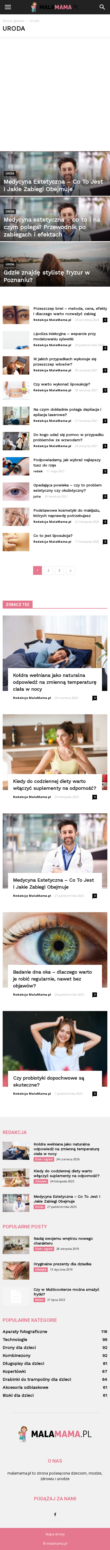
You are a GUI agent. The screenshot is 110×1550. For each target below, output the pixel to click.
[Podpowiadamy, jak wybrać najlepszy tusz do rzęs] (16, 466)
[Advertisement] (55, 93)
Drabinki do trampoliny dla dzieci (37, 1379)
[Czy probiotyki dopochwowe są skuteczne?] (55, 1048)
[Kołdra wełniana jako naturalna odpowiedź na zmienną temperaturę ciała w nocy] (55, 653)
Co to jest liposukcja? (53, 535)
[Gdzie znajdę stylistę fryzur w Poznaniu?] (55, 276)
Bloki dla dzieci (18, 1395)
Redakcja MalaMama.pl (52, 320)
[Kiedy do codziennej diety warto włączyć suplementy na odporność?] (55, 752)
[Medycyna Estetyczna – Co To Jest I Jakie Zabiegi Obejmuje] (55, 185)
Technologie (15, 1339)
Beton (39, 1300)
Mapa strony (55, 1534)
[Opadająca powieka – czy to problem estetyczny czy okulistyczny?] (16, 491)
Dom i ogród (44, 1159)
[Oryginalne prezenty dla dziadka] (16, 1271)
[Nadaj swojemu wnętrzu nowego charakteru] (16, 1245)
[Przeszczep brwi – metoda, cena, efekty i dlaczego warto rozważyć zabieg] (16, 315)
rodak (38, 471)
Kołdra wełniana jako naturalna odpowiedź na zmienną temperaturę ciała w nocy (54, 682)
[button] (102, 7)
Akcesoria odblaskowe (25, 1387)
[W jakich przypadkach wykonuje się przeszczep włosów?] (16, 365)
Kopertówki (14, 1371)
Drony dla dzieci (19, 1347)
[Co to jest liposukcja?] (16, 542)
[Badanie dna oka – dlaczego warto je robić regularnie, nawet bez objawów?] (55, 950)
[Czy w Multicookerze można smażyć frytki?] (16, 1296)
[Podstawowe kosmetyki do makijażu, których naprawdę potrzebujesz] (16, 517)
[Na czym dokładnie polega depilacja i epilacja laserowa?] (16, 416)
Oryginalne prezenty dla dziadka (62, 1264)
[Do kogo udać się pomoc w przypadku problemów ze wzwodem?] (16, 441)
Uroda (10, 173)
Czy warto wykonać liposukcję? (61, 384)
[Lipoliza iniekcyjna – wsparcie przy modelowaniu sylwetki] (16, 340)
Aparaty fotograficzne (25, 1331)
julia (37, 496)
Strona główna (13, 21)
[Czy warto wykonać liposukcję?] (16, 390)
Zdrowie (40, 1181)
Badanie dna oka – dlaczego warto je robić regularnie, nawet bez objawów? (52, 978)
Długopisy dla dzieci (23, 1363)
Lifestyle (40, 1269)
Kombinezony (16, 1355)
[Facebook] (55, 1514)
